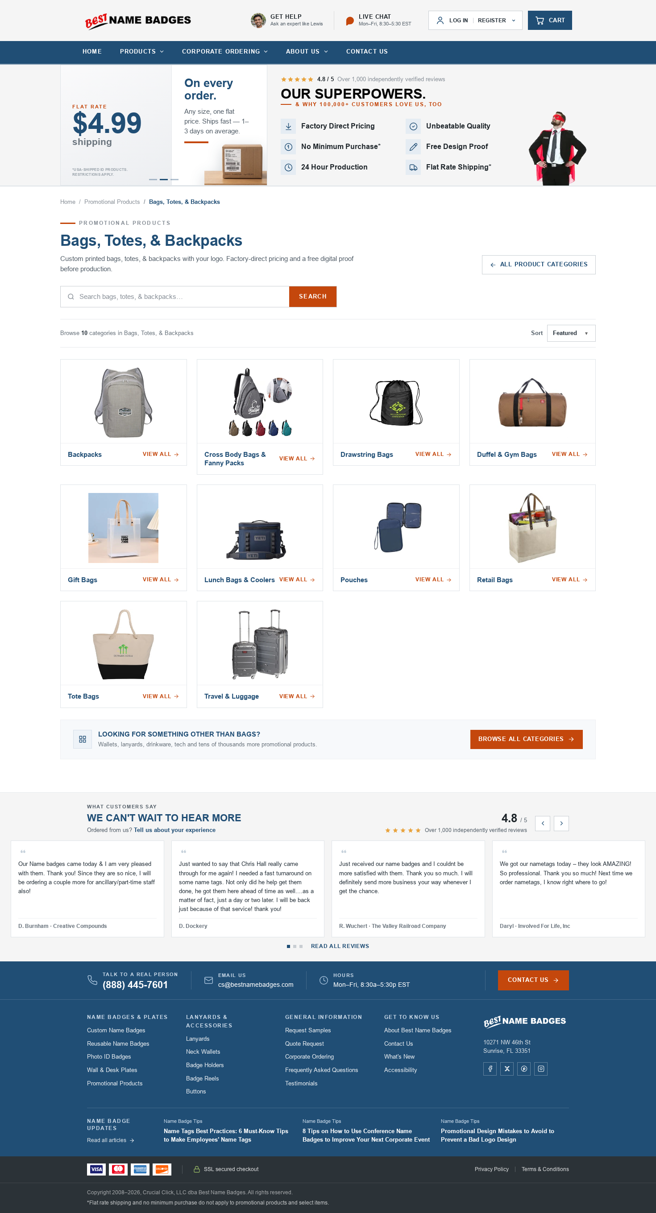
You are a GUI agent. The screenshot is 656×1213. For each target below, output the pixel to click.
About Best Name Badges (418, 1030)
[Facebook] (490, 1069)
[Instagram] (541, 1069)
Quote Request (304, 1043)
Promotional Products (112, 202)
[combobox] (175, 296)
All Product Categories (544, 264)
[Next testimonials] (561, 823)
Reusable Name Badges (118, 1043)
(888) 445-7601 (135, 985)
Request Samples (308, 1030)
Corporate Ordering (309, 1056)
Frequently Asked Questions (321, 1070)
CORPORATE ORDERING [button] (221, 51)
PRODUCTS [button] (138, 51)
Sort (537, 333)
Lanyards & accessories (209, 1021)
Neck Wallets (203, 1051)
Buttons (196, 1091)
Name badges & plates (127, 1017)
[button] (153, 179)
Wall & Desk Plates (112, 1070)
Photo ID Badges (109, 1056)
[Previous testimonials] (542, 823)
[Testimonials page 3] (301, 946)
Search (313, 296)
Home (67, 202)
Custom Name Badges (116, 1030)
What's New (399, 1056)
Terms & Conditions (545, 1169)
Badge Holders (205, 1065)
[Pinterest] (524, 1069)
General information (323, 1017)
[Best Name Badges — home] (138, 21)
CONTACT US (367, 51)
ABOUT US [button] (303, 51)
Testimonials (301, 1083)
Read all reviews (340, 946)
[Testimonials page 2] (294, 946)
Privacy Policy (492, 1169)
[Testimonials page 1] (288, 946)
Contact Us (398, 1043)
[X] (507, 1069)
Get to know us (412, 1017)
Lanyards (198, 1038)
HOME (92, 51)
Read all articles (106, 1140)
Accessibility (400, 1070)
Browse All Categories (521, 739)
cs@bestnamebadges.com (256, 984)
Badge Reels (202, 1078)
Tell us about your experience (175, 830)
